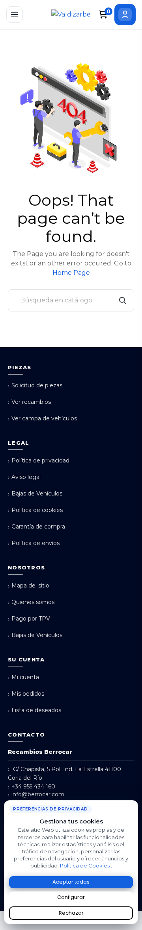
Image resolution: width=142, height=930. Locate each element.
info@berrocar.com (36, 794)
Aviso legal (24, 477)
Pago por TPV (29, 618)
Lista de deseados (34, 710)
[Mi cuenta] (125, 14)
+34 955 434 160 (31, 786)
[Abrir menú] (14, 14)
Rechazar (71, 913)
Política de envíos (34, 543)
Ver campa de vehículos (42, 418)
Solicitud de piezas (35, 385)
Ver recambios (29, 402)
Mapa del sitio (28, 585)
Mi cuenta (23, 677)
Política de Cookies (85, 865)
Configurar (71, 897)
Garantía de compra (36, 526)
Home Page (71, 272)
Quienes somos (31, 602)
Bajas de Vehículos (35, 493)
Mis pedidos (26, 694)
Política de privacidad (38, 460)
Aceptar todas (71, 882)
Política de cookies (35, 510)
